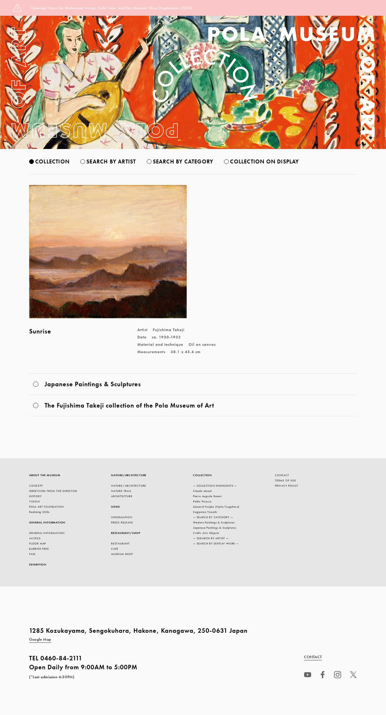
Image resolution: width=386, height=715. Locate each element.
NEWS (115, 506)
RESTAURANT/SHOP (125, 533)
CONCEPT (36, 485)
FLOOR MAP (37, 543)
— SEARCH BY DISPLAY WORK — (216, 543)
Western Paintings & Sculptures (214, 522)
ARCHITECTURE (122, 496)
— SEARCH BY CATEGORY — (213, 517)
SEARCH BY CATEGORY (183, 161)
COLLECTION (52, 161)
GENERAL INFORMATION (47, 522)
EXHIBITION (37, 564)
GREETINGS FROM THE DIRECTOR (53, 491)
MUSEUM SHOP (122, 554)
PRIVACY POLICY (286, 485)
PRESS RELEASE (122, 522)
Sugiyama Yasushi (205, 512)
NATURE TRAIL (121, 491)
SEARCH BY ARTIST (111, 161)
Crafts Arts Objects (206, 533)
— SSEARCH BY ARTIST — (211, 538)
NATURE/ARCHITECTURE (128, 475)
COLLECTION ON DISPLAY (264, 161)
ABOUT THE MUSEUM (44, 475)
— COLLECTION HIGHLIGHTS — (215, 485)
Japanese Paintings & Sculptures (214, 527)
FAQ (32, 554)
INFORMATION (121, 517)
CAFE (114, 549)
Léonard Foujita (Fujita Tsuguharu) (216, 506)
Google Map (40, 639)
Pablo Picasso (202, 501)
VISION (34, 501)
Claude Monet (202, 491)
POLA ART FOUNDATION (46, 506)
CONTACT (282, 475)
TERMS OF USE (285, 480)
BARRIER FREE (39, 549)
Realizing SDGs (39, 512)
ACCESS (35, 538)
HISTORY (35, 496)
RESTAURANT (120, 543)
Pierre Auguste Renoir (207, 496)
